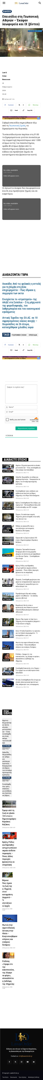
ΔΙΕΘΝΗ (5, 637)
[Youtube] (27, 1062)
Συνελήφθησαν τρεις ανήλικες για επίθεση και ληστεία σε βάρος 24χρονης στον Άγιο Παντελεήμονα (27, 493)
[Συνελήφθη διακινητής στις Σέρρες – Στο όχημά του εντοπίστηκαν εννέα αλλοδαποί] (8, 671)
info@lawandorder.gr (25, 1056)
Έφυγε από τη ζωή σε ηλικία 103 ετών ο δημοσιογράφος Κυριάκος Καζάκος (27, 540)
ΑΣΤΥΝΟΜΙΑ (7, 471)
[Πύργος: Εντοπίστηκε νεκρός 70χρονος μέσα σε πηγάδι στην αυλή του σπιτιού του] (8, 517)
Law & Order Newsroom (6, 76)
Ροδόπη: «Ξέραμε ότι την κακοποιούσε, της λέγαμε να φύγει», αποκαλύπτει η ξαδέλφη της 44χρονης (8, 972)
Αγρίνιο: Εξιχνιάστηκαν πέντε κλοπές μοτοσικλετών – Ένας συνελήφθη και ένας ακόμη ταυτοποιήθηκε (28, 467)
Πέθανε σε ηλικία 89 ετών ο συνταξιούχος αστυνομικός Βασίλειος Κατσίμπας (25, 528)
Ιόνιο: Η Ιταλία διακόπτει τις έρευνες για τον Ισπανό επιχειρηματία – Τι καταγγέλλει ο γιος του (28, 633)
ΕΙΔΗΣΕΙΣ (7, 11)
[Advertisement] (21, 244)
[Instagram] (21, 1062)
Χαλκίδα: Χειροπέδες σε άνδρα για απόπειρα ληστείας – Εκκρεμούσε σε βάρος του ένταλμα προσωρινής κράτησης (7, 763)
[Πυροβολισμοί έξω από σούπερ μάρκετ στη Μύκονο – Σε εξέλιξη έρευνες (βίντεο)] (8, 597)
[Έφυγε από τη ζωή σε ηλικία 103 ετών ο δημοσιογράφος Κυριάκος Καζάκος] (8, 541)
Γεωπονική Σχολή (17, 125)
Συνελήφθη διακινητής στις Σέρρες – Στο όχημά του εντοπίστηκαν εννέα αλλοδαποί (28, 670)
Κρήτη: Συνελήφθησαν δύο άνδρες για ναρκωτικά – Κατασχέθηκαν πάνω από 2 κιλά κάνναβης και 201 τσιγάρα (28, 505)
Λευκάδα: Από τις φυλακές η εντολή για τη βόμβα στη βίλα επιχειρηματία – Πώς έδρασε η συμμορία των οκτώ (21, 288)
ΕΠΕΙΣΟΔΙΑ (33, 335)
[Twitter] (15, 1062)
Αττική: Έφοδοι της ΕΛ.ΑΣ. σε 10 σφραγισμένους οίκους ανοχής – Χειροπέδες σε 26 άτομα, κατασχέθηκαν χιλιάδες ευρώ (20, 322)
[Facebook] (9, 1062)
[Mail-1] (33, 1062)
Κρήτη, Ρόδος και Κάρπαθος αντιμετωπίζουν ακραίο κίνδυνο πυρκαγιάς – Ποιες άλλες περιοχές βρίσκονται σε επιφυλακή (9, 853)
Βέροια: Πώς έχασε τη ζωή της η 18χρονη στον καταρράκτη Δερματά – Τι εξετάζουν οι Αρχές (28, 621)
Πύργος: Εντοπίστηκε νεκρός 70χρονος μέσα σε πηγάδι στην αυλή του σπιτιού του (28, 517)
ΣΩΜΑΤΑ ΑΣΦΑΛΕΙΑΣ (7, 531)
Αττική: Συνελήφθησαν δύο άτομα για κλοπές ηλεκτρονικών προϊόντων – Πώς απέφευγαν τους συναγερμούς (28, 682)
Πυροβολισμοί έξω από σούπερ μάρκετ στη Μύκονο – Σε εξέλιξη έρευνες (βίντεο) (27, 596)
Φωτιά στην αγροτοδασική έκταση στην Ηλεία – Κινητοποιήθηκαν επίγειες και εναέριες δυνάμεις (27, 645)
